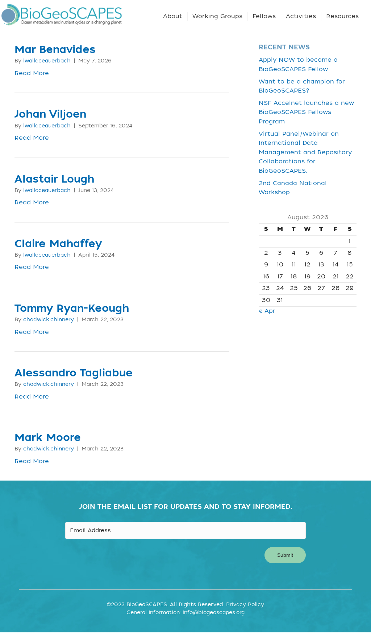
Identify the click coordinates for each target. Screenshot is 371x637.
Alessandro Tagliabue (73, 373)
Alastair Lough (54, 179)
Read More (31, 73)
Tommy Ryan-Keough (71, 308)
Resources (342, 16)
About (172, 16)
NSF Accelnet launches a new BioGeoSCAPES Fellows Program (306, 112)
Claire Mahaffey (58, 244)
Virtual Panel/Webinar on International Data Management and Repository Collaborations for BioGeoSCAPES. (305, 152)
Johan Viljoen (50, 114)
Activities (301, 16)
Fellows (264, 16)
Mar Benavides (55, 50)
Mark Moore (47, 438)
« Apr (267, 311)
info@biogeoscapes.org (214, 612)
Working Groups (217, 16)
